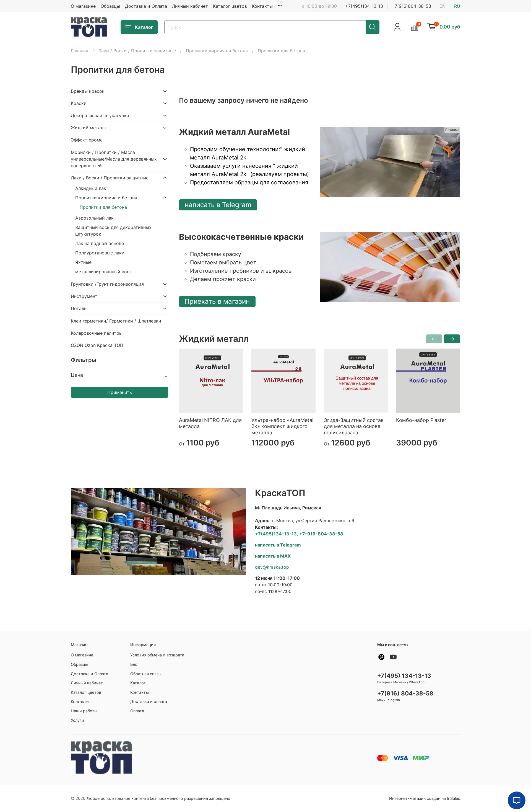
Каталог (144, 27)
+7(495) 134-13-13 (404, 675)
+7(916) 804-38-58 (405, 693)
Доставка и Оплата (146, 6)
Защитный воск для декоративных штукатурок (113, 231)
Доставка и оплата (148, 701)
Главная (79, 50)
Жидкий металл (88, 127)
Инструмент (84, 296)
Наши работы (84, 710)
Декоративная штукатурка (100, 115)
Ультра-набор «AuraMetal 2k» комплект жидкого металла (282, 426)
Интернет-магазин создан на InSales (424, 798)
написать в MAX (273, 556)
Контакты (262, 6)
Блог (134, 664)
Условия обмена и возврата (157, 655)
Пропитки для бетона (103, 207)
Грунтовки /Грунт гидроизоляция (107, 284)
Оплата (137, 710)
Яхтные (83, 262)
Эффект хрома (87, 140)
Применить (119, 392)
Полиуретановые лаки (99, 253)
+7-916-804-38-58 (321, 534)
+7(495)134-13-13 (364, 6)
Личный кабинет (190, 6)
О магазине (83, 6)
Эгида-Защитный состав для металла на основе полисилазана (354, 426)
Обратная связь (145, 673)
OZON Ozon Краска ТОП (97, 345)
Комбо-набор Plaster (421, 420)
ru (457, 6)
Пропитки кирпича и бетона (217, 50)
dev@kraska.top (272, 567)
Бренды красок (88, 91)
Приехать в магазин (217, 301)
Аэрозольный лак (94, 218)
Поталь (79, 308)
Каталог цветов (230, 6)
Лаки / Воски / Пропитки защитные (137, 50)
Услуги (77, 720)
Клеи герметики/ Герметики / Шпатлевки (116, 321)
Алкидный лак (90, 188)
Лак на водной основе (99, 243)
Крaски (79, 103)
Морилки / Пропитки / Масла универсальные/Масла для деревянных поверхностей (114, 158)
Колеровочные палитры (97, 333)
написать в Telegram (218, 205)
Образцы (110, 6)
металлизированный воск (103, 271)
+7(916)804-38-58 (411, 6)
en (442, 6)
